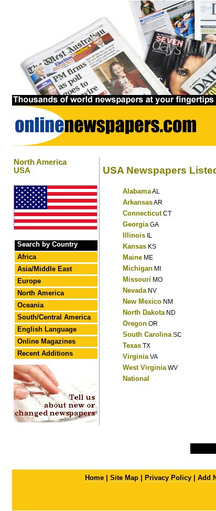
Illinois (134, 235)
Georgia (135, 224)
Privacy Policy (168, 478)
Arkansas (138, 202)
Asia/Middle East (44, 269)
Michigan (138, 268)
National (136, 378)
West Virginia (144, 367)
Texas (132, 345)
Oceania (30, 305)
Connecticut (142, 213)
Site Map (124, 478)
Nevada (134, 290)
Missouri (137, 279)
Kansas (134, 246)
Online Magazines (46, 341)
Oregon (135, 323)
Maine (132, 257)
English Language (47, 329)
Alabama (137, 191)
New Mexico (142, 301)
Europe (29, 281)
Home (94, 478)
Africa (26, 257)
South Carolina (147, 334)
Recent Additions (45, 353)
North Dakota (144, 312)
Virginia (135, 356)
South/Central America (54, 317)
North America (40, 293)
